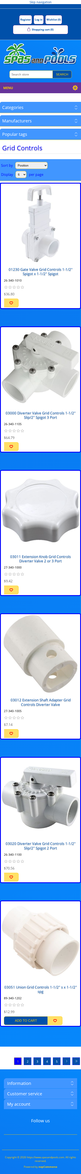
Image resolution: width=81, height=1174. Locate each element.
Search (62, 74)
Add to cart (26, 1020)
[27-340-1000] (40, 510)
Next (66, 1061)
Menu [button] (8, 88)
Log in (39, 19)
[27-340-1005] (40, 654)
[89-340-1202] (40, 941)
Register (25, 19)
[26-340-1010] (40, 223)
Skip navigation (41, 2)
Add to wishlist (11, 303)
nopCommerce (47, 1167)
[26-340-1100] (40, 797)
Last (76, 1061)
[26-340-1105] (40, 367)
